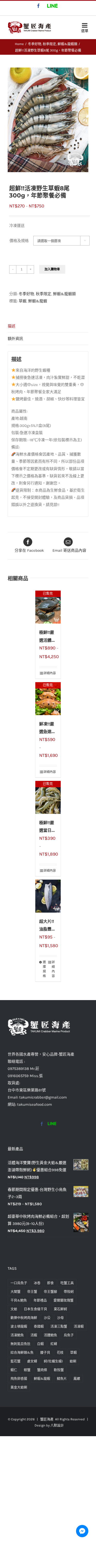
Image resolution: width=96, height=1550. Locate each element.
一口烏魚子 (18, 1283)
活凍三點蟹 (58, 1326)
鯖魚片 (62, 1378)
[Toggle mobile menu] (84, 26)
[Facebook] (42, 1124)
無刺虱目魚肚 (20, 1344)
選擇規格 (44, 969)
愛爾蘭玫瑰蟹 (63, 1300)
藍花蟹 (15, 1361)
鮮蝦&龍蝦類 (64, 294)
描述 (11, 326)
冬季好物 (26, 294)
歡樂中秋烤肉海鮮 (23, 1318)
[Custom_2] (52, 1124)
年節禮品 (40, 1300)
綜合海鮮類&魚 (22, 1352)
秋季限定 (43, 294)
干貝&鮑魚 (18, 1300)
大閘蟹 (15, 1291)
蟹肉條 (42, 1370)
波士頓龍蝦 (18, 1326)
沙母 (60, 1318)
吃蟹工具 (67, 1283)
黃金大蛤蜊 (18, 1387)
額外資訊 (15, 338)
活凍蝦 (79, 1326)
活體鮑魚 (50, 1335)
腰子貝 (45, 1352)
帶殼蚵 (69, 1291)
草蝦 (22, 301)
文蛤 (13, 1309)
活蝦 (33, 1335)
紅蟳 (53, 1344)
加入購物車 (52, 269)
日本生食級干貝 (35, 1309)
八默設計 (57, 1425)
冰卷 (37, 1283)
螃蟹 (27, 1370)
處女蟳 (32, 1361)
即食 (50, 1283)
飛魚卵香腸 (18, 1378)
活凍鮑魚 (17, 1335)
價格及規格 (19, 240)
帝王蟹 (32, 1291)
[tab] (48, 326)
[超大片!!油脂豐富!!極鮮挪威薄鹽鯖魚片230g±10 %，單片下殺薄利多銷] (48, 896)
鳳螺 (76, 1378)
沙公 (47, 1318)
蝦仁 (13, 1370)
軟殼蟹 (59, 1370)
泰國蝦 (39, 1326)
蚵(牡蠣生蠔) (53, 1361)
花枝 (60, 1352)
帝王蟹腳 (50, 1291)
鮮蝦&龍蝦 (37, 301)
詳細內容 (50, 673)
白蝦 (40, 1344)
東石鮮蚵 (60, 1309)
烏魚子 (69, 1335)
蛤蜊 (73, 1361)
